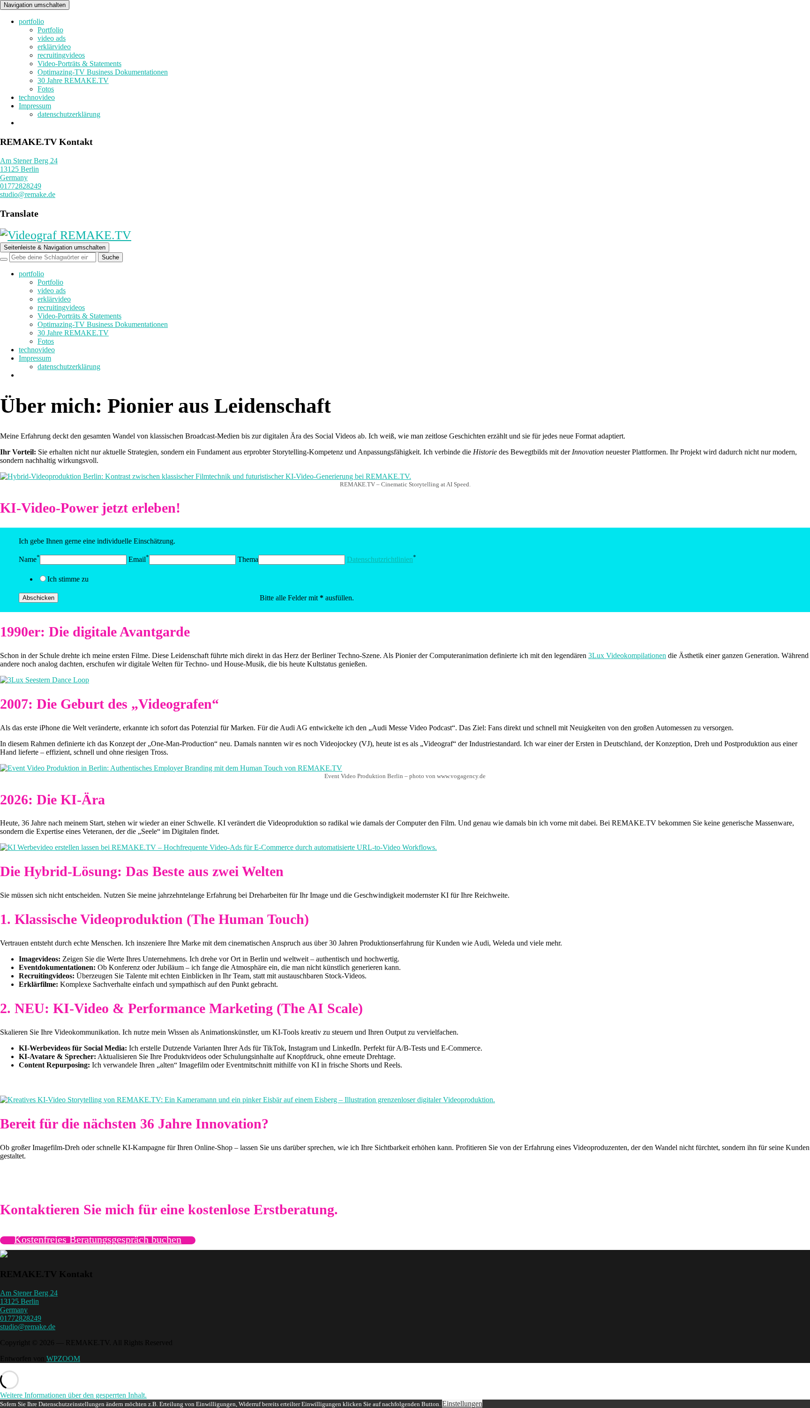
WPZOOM (63, 1359)
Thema (248, 559)
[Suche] (4, 259)
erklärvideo (54, 47)
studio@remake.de (27, 194)
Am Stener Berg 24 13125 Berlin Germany (29, 169)
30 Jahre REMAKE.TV (73, 80)
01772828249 (20, 186)
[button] (73, 1395)
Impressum (35, 106)
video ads (52, 38)
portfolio (31, 21)
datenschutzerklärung (69, 114)
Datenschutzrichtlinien (380, 559)
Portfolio (50, 30)
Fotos (46, 89)
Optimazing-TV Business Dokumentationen (103, 72)
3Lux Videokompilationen (627, 655)
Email (137, 559)
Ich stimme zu (68, 579)
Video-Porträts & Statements (79, 64)
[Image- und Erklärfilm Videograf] (4, 1255)
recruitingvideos (61, 55)
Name (28, 559)
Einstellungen (462, 1404)
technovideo (37, 97)
